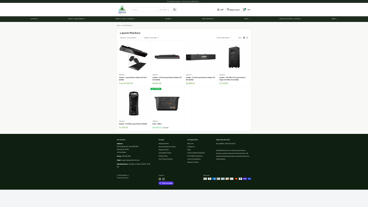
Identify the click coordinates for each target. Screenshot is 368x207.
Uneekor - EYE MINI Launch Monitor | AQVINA (133, 124)
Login (222, 9)
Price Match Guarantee (194, 156)
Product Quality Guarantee (196, 153)
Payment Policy (164, 150)
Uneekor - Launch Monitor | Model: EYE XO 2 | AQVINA (133, 78)
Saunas (169, 19)
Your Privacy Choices (165, 159)
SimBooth (155, 121)
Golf (247, 19)
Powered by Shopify (122, 178)
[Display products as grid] (244, 38)
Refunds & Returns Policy (167, 146)
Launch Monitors (127, 25)
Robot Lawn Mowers (77, 19)
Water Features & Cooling (291, 19)
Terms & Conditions (194, 159)
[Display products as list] (247, 38)
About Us (190, 143)
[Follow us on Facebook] (160, 179)
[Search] (174, 10)
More (334, 19)
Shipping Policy (164, 143)
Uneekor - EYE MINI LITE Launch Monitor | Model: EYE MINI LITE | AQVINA (232, 78)
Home (118, 25)
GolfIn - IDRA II (156, 124)
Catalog (35, 19)
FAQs (189, 150)
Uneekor (121, 75)
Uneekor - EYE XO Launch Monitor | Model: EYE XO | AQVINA (167, 78)
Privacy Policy (163, 156)
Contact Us (191, 146)
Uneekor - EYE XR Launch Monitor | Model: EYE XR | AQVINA (200, 78)
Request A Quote (193, 162)
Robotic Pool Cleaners (126, 19)
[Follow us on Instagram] (163, 179)
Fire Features (208, 19)
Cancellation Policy (165, 153)
